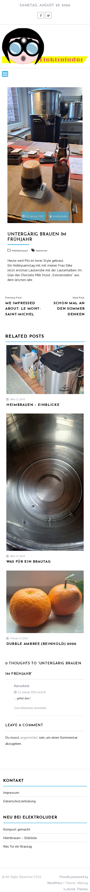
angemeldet (29, 737)
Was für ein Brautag (17, 846)
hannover (41, 250)
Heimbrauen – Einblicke (20, 838)
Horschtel (21, 686)
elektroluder (60, 216)
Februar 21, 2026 (19, 638)
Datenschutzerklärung (19, 801)
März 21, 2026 (17, 556)
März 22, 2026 (17, 399)
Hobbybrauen (20, 250)
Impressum (11, 792)
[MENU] (5, 74)
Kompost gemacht (16, 829)
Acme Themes (77, 889)
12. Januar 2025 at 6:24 (31, 692)
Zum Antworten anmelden (30, 708)
